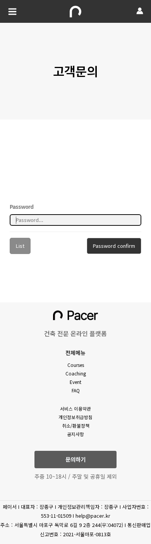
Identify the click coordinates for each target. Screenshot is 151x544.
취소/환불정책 (75, 425)
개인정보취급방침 (75, 417)
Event (75, 382)
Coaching (75, 373)
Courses (75, 365)
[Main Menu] (12, 11)
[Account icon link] (139, 10)
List (20, 245)
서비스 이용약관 (75, 408)
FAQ (76, 390)
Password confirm (114, 245)
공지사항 (75, 434)
